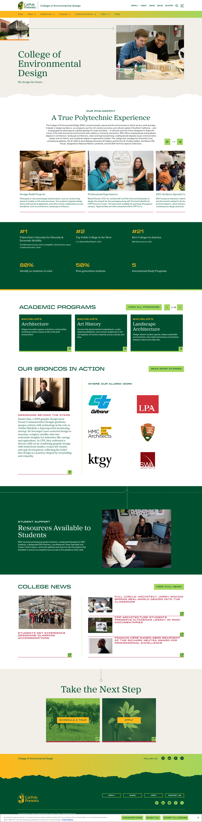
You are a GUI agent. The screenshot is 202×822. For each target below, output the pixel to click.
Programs (63, 14)
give (160, 6)
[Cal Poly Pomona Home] (27, 5)
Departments (46, 14)
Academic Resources (84, 14)
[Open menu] (182, 5)
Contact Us (174, 795)
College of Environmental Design (60, 6)
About (30, 14)
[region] (101, 818)
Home (20, 14)
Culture (104, 14)
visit (144, 6)
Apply (111, 795)
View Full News (169, 587)
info (152, 6)
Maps (132, 795)
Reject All (152, 818)
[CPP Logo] (28, 798)
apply (134, 6)
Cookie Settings (132, 818)
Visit (154, 795)
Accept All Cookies (175, 818)
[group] (52, 181)
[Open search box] (176, 5)
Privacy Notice (67, 819)
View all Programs (143, 307)
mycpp (169, 6)
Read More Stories (166, 369)
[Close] (198, 817)
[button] (167, 307)
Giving (117, 14)
